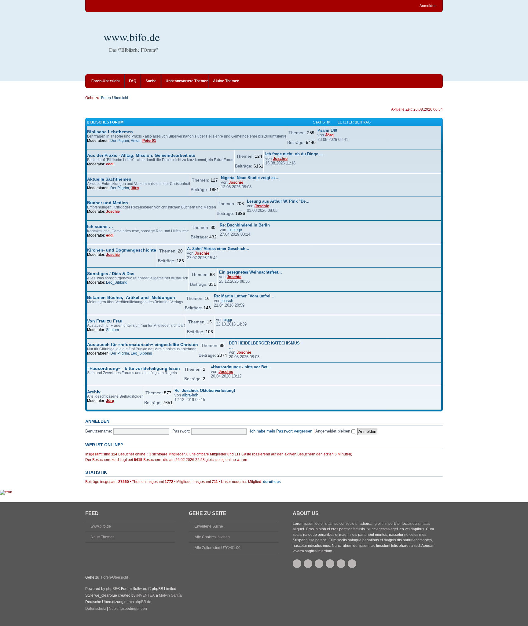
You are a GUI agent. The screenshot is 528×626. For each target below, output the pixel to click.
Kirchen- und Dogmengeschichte (121, 250)
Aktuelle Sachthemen (109, 179)
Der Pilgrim (119, 140)
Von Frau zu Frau (105, 321)
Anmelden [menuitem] (428, 6)
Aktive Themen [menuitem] (226, 81)
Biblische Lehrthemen (110, 131)
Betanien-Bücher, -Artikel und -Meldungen (131, 297)
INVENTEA (145, 595)
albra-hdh (190, 395)
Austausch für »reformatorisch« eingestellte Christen (142, 344)
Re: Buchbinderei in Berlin (245, 225)
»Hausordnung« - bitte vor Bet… (241, 367)
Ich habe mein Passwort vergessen (281, 431)
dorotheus (272, 482)
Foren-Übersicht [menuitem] (105, 81)
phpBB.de (143, 602)
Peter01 (149, 140)
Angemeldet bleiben (333, 431)
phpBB (111, 589)
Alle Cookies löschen (212, 537)
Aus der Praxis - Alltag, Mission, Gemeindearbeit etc (141, 155)
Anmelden (97, 421)
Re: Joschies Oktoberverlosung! (204, 390)
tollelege (234, 229)
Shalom (112, 330)
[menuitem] (95, 609)
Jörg (329, 135)
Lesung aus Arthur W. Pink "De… (278, 201)
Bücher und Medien (107, 202)
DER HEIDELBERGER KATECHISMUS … (264, 345)
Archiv (94, 391)
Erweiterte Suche (209, 526)
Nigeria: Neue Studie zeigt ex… (250, 177)
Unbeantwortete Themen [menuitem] (187, 81)
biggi (228, 319)
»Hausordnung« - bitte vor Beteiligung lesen (133, 368)
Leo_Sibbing (116, 282)
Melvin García (170, 595)
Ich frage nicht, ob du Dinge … (294, 154)
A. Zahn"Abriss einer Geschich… (218, 248)
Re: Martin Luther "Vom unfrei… (244, 296)
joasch (227, 300)
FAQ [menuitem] (132, 81)
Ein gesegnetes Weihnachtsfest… (250, 272)
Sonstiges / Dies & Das (110, 273)
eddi (109, 164)
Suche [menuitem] (150, 81)
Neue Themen (103, 537)
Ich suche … (100, 226)
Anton (136, 140)
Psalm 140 (327, 130)
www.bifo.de (132, 36)
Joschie (280, 158)
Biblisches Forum (105, 122)
